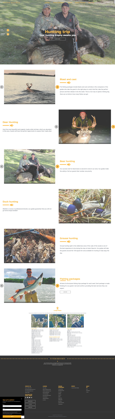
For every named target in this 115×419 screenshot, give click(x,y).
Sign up (12, 416)
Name (3, 408)
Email (3, 404)
